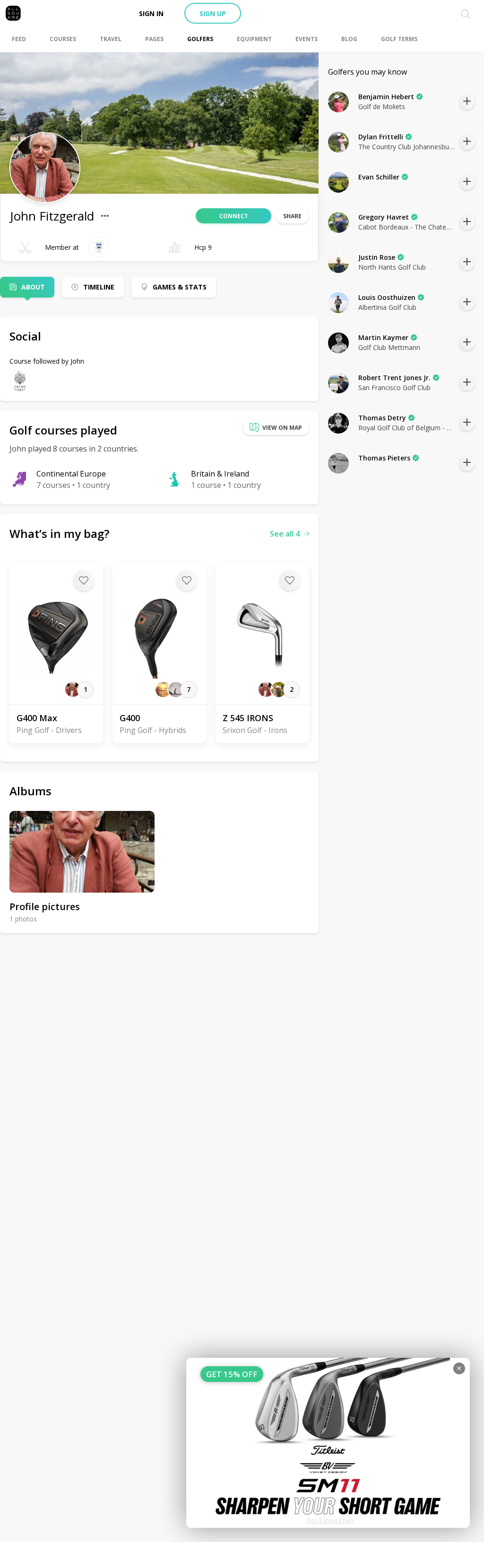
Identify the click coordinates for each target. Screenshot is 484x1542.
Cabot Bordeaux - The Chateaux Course (406, 226)
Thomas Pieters (384, 457)
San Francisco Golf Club (394, 387)
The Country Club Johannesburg (406, 146)
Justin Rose (376, 257)
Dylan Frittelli (380, 136)
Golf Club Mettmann (389, 347)
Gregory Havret (383, 217)
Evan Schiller (378, 176)
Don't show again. (330, 1520)
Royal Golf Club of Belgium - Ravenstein (406, 427)
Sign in (151, 13)
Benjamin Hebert (386, 96)
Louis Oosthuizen (386, 297)
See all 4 (285, 533)
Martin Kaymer (383, 337)
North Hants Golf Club (392, 267)
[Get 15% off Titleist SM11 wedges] (328, 1443)
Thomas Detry (382, 417)
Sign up (212, 13)
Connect (233, 216)
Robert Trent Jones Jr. (394, 377)
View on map (282, 428)
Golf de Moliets (381, 106)
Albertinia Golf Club (387, 307)
